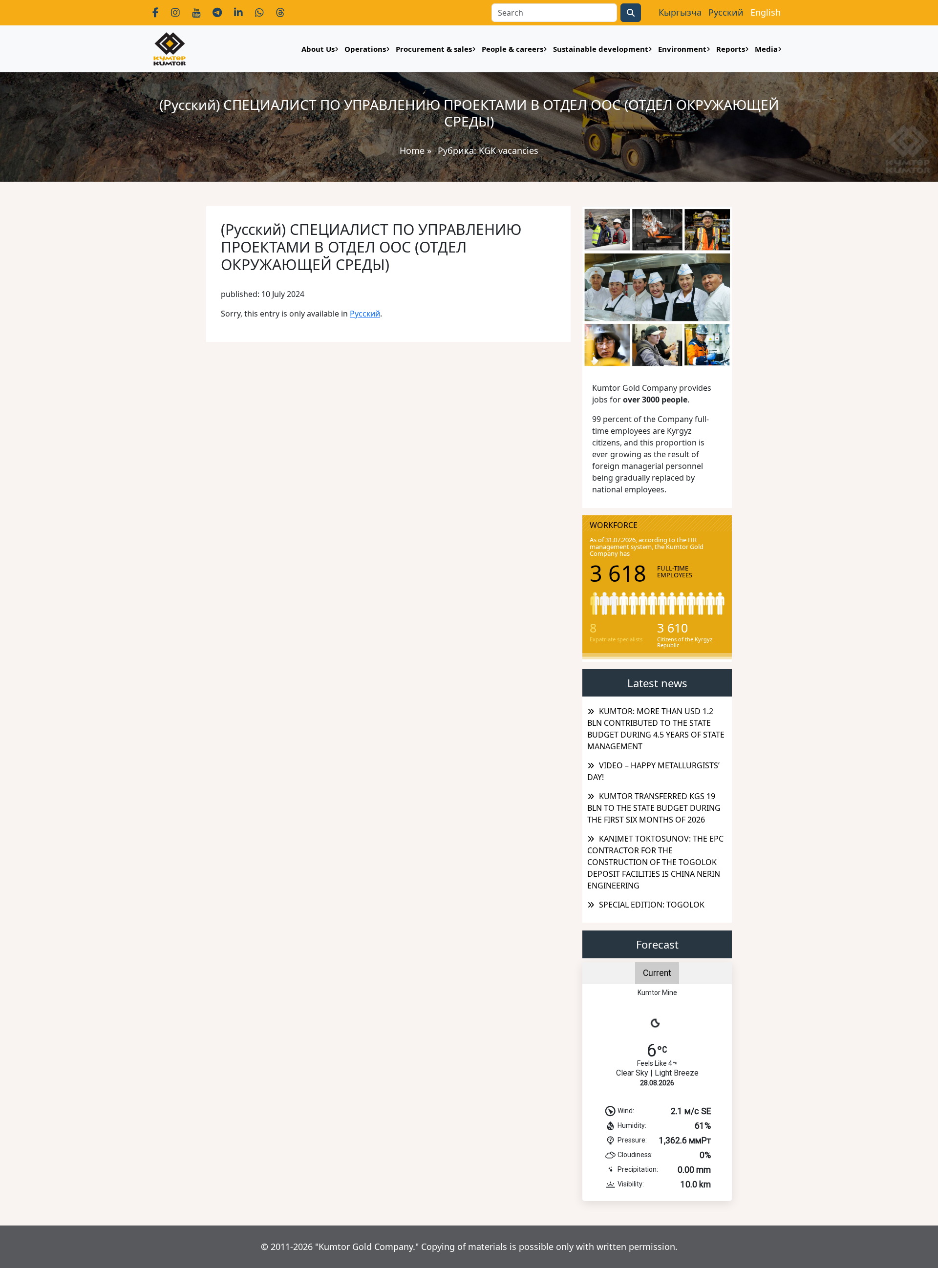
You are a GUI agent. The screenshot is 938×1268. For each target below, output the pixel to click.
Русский (365, 313)
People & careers (512, 49)
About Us (318, 49)
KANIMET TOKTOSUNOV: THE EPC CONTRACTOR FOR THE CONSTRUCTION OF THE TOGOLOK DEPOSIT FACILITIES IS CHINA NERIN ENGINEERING (655, 862)
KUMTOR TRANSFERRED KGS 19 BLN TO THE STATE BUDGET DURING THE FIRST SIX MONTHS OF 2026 (654, 808)
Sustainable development (600, 49)
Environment (682, 49)
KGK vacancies (508, 150)
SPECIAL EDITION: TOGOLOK (651, 904)
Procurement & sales (434, 49)
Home (412, 150)
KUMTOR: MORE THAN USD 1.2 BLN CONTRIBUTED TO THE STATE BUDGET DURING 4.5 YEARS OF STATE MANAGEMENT (656, 729)
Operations (365, 49)
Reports (730, 49)
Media (766, 49)
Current (657, 973)
